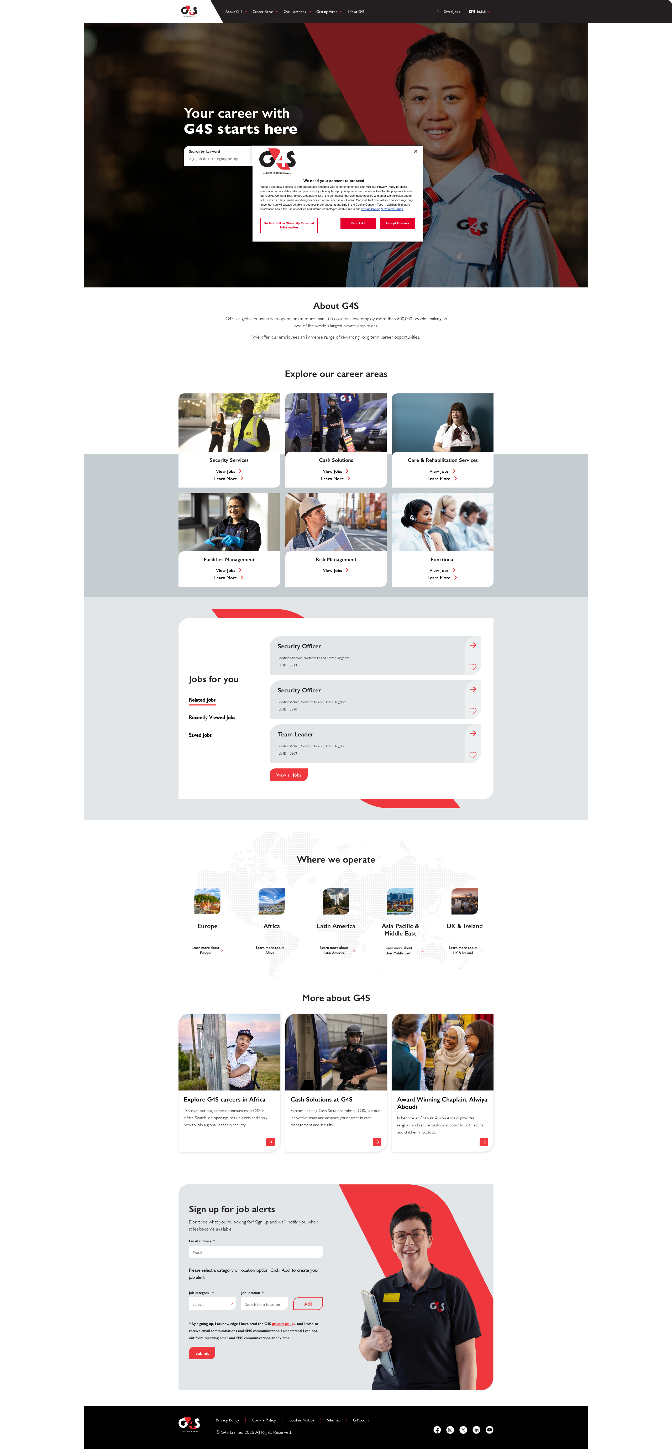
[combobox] (212, 1303)
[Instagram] (450, 1430)
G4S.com (363, 1420)
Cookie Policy (266, 1420)
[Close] (416, 151)
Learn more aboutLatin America (334, 950)
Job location (252, 1293)
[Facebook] (437, 1430)
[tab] (214, 700)
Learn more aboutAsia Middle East (398, 950)
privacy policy (283, 1323)
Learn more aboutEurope (205, 950)
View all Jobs (288, 775)
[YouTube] (490, 1430)
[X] (463, 1430)
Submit (202, 1353)
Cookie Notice (301, 1420)
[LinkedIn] (476, 1430)
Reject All (358, 223)
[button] (473, 667)
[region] (338, 193)
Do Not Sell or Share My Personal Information (289, 225)
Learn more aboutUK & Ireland (463, 950)
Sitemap (333, 1420)
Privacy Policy (229, 1420)
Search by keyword (204, 151)
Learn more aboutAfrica (270, 950)
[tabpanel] (375, 708)
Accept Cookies (398, 223)
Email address (202, 1241)
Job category (201, 1293)
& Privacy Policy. (392, 209)
